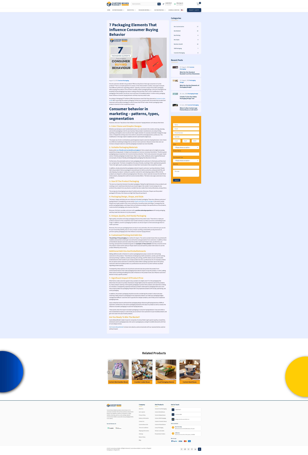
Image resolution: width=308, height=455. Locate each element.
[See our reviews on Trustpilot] (110, 428)
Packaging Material (144, 10)
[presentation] (108, 372)
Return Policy (142, 437)
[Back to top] (199, 449)
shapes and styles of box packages (144, 201)
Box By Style (130, 10)
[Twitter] (185, 449)
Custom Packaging (117, 10)
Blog (140, 440)
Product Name (177, 151)
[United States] (182, 10)
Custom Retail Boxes (160, 412)
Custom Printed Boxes (160, 424)
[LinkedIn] (195, 449)
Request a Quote (194, 10)
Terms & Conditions (143, 427)
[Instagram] (188, 449)
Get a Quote (142, 412)
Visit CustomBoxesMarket (116, 327)
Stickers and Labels (159, 431)
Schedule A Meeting (174, 10)
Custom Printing (159, 10)
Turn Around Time (178, 157)
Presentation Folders (160, 434)
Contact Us (141, 421)
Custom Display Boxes (160, 415)
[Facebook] (181, 449)
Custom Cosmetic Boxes (161, 421)
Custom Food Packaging (161, 409)
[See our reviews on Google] (118, 428)
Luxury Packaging (159, 427)
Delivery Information (144, 418)
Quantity (175, 164)
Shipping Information (144, 431)
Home (108, 10)
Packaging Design (193, 94)
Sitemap (141, 434)
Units (174, 144)
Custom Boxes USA (143, 424)
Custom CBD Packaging (160, 418)
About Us (141, 409)
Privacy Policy (142, 415)
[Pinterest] (191, 449)
